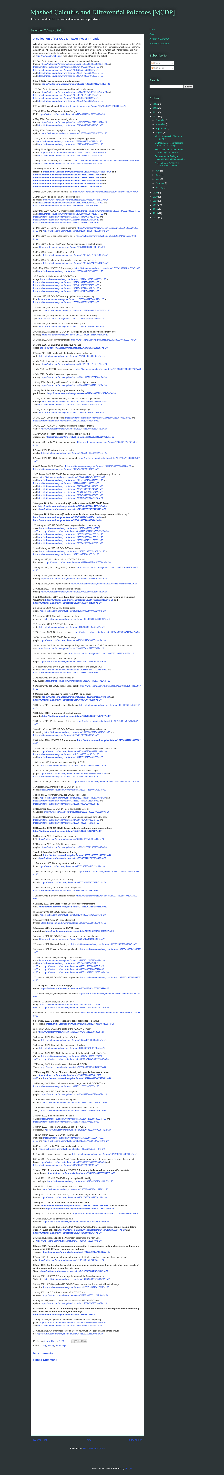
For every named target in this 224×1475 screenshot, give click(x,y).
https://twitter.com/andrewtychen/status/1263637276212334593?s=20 (107, 211)
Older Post (135, 1440)
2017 (155, 205)
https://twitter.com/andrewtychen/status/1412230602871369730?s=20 (77, 1279)
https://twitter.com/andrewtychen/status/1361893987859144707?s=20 (73, 1067)
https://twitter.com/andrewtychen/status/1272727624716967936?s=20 (72, 326)
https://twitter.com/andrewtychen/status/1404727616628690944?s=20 (91, 1230)
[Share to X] (79, 1341)
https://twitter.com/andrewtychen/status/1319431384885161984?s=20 (66, 754)
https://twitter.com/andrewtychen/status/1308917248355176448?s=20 (66, 672)
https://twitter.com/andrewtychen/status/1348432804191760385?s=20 (73, 915)
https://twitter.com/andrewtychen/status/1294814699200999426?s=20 (67, 520)
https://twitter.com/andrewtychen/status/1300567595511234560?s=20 (79, 600)
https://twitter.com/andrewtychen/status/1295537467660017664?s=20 (70, 534)
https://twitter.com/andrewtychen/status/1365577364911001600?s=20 (75, 1102)
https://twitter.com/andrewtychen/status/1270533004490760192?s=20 (71, 299)
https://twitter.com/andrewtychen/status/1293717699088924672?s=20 (70, 489)
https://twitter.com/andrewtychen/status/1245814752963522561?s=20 (70, 73)
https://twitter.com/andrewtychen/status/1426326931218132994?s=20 (70, 1333)
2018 (155, 201)
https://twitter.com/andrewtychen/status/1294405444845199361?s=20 (72, 477)
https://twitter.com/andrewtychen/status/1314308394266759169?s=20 (67, 700)
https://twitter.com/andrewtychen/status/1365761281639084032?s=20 (74, 1110)
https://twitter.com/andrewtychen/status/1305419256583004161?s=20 (73, 640)
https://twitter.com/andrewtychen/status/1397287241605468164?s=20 (105, 1213)
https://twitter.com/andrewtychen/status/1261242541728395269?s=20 (73, 152)
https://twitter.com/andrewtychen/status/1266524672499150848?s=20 (76, 263)
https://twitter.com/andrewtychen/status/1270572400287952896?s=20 (66, 302)
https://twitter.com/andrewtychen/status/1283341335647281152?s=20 (74, 385)
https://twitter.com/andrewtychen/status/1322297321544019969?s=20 (73, 790)
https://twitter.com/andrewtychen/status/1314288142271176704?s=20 (76, 697)
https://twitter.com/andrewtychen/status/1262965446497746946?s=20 (105, 191)
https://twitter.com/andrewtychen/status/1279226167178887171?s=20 (74, 364)
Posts (156, 63)
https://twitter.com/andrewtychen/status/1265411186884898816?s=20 (72, 247)
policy (43, 1345)
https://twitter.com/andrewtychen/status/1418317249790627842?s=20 (76, 1287)
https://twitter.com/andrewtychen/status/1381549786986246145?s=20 (80, 1181)
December (161, 120)
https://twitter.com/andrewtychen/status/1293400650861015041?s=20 (70, 492)
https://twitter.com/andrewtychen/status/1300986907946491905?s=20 (67, 603)
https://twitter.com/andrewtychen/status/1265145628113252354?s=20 (66, 220)
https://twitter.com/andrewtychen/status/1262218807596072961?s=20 (70, 163)
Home (88, 1440)
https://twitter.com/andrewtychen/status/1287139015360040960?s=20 (98, 418)
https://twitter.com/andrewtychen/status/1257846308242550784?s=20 (70, 125)
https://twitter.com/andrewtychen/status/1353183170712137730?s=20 (76, 972)
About (152, 34)
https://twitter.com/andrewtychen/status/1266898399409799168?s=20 (70, 271)
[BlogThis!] (76, 1341)
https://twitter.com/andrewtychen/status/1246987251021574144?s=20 (76, 84)
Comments (158, 68)
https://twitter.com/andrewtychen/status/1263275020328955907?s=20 (70, 202)
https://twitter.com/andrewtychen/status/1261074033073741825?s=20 (70, 155)
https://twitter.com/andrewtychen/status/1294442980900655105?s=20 (70, 480)
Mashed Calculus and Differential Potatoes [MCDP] (103, 12)
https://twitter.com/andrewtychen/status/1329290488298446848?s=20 (66, 823)
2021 (155, 116)
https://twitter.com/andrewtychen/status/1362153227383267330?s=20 (66, 1086)
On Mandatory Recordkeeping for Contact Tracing (169, 144)
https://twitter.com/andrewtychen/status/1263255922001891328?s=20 (66, 205)
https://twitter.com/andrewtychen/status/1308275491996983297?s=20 (73, 661)
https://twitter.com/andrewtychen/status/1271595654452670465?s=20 (77, 310)
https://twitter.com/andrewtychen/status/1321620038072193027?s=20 (106, 781)
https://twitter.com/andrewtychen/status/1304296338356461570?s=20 (72, 627)
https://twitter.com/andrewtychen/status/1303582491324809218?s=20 (77, 619)
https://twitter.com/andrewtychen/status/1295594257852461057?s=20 (70, 543)
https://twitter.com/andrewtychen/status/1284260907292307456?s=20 (81, 393)
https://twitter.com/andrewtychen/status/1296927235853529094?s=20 (72, 551)
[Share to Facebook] (82, 1341)
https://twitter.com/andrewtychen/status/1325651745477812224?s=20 (66, 800)
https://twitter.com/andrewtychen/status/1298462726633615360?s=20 (74, 578)
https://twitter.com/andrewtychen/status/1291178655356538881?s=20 (98, 466)
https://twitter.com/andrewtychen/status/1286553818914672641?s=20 (72, 412)
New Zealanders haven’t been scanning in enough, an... (169, 150)
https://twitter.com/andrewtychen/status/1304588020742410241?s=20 (107, 632)
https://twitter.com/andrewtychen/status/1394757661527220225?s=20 (79, 1208)
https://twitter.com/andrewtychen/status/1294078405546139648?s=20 (70, 486)
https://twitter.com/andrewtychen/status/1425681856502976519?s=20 (72, 1322)
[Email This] (73, 1341)
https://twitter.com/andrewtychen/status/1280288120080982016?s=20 (108, 369)
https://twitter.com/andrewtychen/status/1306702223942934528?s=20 (101, 653)
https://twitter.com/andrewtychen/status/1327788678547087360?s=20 (66, 820)
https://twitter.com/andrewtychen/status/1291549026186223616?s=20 (66, 469)
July (158, 171)
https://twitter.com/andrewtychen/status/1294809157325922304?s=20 (72, 509)
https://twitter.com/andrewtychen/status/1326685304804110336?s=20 (66, 804)
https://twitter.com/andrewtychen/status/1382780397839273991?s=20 (66, 1165)
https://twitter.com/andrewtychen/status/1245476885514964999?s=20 (70, 76)
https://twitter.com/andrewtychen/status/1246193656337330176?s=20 (66, 70)
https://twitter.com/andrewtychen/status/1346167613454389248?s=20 (73, 906)
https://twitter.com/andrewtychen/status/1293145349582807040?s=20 (70, 495)
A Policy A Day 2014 (159, 43)
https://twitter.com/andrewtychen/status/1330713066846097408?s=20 (67, 831)
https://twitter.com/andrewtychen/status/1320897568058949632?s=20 (66, 776)
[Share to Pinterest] (85, 1341)
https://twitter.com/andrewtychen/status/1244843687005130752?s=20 (66, 67)
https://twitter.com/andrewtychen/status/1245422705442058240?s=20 (74, 64)
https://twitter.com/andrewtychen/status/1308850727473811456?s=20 (74, 669)
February (160, 183)
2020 (155, 192)
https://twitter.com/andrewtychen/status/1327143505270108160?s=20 (76, 812)
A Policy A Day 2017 (159, 39)
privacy (51, 1345)
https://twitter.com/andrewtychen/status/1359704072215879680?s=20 (71, 1032)
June (158, 175)
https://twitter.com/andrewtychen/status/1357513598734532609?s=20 (80, 1024)
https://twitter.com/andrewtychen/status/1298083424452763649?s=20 (78, 562)
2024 (155, 104)
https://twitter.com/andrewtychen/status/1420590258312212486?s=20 (75, 1295)
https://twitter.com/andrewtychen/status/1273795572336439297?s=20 (75, 334)
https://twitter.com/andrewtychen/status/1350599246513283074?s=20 (104, 944)
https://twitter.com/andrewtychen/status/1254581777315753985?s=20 (72, 114)
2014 (155, 217)
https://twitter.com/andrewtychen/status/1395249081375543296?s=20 (75, 1205)
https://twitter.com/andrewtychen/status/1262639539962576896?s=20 (77, 172)
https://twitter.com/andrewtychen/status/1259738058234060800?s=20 (70, 144)
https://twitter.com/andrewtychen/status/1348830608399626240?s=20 (73, 923)
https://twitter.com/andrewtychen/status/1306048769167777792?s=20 (71, 648)
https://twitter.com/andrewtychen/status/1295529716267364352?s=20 (76, 531)
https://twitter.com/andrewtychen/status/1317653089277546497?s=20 (76, 716)
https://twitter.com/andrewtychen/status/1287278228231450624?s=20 (66, 420)
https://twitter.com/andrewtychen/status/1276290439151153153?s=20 (74, 348)
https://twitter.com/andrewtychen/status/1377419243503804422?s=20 (105, 1154)
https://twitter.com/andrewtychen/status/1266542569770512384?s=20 (107, 268)
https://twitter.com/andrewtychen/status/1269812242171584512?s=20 (66, 291)
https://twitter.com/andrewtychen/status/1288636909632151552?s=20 (74, 429)
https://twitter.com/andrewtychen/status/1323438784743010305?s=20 (73, 798)
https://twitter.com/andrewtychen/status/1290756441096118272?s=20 (74, 453)
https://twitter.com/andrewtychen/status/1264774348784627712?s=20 (66, 217)
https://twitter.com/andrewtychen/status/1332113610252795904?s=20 (74, 847)
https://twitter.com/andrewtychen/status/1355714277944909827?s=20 (76, 1007)
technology (61, 1345)
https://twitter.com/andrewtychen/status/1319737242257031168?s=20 (70, 757)
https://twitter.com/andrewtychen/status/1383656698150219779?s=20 (75, 1189)
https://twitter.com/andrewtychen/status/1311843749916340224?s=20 (77, 681)
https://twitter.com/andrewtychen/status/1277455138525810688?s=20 (72, 356)
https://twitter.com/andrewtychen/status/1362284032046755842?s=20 (77, 1078)
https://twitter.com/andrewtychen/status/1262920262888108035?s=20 (67, 186)
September (161, 128)
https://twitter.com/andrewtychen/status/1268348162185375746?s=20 (66, 285)
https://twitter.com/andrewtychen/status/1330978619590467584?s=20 (71, 839)
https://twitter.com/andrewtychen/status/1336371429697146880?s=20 (77, 855)
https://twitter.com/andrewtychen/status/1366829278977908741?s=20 (78, 1130)
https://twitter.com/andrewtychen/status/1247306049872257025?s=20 (74, 92)
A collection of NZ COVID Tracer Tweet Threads (167, 164)
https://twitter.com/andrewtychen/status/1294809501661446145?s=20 (72, 506)
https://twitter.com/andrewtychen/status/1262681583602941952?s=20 (67, 177)
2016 (155, 209)
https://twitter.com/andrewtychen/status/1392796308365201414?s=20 (74, 1197)
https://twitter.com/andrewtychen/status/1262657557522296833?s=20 (67, 174)
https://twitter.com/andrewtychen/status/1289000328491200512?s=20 (80, 437)
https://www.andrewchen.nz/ (49, 56)
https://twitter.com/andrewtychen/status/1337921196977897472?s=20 (73, 882)
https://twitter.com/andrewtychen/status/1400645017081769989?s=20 (76, 1221)
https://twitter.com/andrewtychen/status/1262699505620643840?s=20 (67, 183)
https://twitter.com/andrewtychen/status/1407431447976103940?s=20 (69, 1241)
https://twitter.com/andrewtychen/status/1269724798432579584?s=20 (76, 231)
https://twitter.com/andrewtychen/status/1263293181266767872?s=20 (75, 200)
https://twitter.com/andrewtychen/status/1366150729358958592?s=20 (73, 1119)
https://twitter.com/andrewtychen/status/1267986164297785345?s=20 (66, 282)
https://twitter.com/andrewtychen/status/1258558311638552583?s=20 (74, 133)
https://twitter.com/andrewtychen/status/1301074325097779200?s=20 (73, 611)
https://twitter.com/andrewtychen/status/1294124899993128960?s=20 (66, 483)
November (161, 124)
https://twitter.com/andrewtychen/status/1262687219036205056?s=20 (67, 180)
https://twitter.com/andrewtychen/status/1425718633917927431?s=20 (70, 1325)
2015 (155, 213)
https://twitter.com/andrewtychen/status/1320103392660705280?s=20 (74, 765)
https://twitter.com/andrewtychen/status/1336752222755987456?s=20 (72, 858)
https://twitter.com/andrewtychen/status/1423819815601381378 (64, 1314)
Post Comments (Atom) (94, 1448)
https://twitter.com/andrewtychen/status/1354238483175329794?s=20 (75, 988)
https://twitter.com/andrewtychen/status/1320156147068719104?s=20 (73, 773)
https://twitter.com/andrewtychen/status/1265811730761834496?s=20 (66, 222)
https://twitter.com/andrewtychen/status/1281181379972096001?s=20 (74, 377)
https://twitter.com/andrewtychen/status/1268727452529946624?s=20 (66, 288)
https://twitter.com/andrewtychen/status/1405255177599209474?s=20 (67, 1233)
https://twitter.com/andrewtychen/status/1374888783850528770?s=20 (72, 1149)
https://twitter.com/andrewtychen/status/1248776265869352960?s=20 (70, 101)
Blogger (128, 1468)
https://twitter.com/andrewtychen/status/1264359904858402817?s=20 (70, 214)
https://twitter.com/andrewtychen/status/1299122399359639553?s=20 (74, 591)
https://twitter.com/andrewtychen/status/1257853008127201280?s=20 (74, 122)
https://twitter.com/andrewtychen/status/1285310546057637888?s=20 (70, 404)
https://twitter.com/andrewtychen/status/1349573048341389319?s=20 (72, 939)
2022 (155, 112)
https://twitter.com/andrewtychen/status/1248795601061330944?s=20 (66, 98)
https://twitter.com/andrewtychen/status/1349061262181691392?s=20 (79, 931)
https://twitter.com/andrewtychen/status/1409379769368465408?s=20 (76, 1252)
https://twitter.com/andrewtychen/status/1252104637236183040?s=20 (93, 106)
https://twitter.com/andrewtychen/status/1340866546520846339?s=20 (66, 890)
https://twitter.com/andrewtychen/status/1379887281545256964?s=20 (73, 1162)
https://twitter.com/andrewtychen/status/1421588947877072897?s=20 (74, 1303)
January (160, 187)
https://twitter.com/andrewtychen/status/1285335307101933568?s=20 (74, 401)
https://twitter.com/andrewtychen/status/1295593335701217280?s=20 (70, 540)
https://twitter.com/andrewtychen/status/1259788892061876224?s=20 (69, 141)
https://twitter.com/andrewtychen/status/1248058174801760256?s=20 (66, 95)
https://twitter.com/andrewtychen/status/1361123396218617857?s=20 (72, 1048)
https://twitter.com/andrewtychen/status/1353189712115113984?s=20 (72, 960)
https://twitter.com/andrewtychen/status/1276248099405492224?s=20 (103, 340)
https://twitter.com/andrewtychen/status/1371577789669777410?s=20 (76, 1141)
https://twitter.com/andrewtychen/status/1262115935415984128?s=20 (107, 160)
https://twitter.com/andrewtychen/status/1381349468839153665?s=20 (81, 1173)
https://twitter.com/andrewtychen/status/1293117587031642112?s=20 (70, 498)
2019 (155, 197)
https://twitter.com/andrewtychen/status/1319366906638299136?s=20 (74, 751)
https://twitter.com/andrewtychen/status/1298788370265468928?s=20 (104, 583)
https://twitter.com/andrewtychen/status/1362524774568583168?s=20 (76, 1059)
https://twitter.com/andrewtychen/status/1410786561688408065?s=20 (71, 1260)
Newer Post (40, 1440)
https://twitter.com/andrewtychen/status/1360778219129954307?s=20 (74, 1040)
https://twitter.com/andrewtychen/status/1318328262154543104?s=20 (77, 732)
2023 (155, 108)
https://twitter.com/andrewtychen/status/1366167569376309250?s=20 (66, 1122)
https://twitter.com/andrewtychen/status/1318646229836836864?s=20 (66, 735)
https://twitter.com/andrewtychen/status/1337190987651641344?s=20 (72, 866)
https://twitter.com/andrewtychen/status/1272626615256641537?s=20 (71, 318)
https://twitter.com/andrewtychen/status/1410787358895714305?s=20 (74, 1271)
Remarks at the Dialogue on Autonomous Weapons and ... (170, 157)
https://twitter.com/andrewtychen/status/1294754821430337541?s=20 (67, 517)
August (159, 132)
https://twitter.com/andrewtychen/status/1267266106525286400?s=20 (73, 279)
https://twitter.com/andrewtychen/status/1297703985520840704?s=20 (66, 554)
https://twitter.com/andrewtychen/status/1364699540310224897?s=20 (74, 1094)
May (158, 179)
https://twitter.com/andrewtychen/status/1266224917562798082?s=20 (76, 255)
